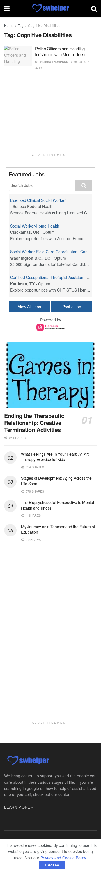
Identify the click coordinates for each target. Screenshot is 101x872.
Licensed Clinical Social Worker (38, 200)
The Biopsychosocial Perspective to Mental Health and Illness (57, 505)
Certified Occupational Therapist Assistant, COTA (53, 277)
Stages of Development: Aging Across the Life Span (56, 480)
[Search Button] (94, 8)
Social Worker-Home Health (34, 226)
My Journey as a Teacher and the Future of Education (58, 529)
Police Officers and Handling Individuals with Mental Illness (61, 51)
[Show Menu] (7, 8)
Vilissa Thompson (54, 62)
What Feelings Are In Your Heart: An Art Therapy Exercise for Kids (55, 456)
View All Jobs (29, 306)
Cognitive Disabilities (44, 25)
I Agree (52, 865)
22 (40, 68)
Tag (21, 25)
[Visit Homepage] (50, 8)
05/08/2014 (81, 62)
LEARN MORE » (18, 807)
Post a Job (71, 306)
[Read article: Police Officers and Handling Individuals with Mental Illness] (18, 56)
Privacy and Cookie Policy (63, 858)
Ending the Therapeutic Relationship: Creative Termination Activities (34, 423)
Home (8, 25)
